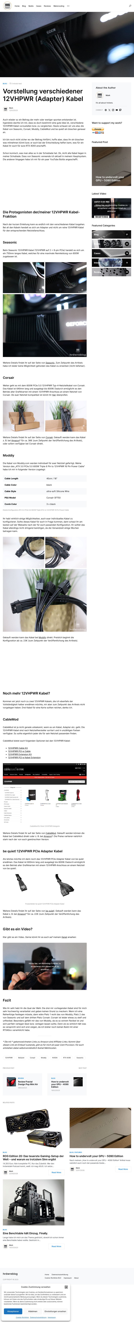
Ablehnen (32, 1311)
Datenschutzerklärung (38, 1317)
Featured (78, 1152)
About (76, 1278)
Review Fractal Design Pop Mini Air (28, 1083)
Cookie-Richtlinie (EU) (53, 1278)
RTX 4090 (67, 1058)
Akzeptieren (13, 1311)
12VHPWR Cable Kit (18, 748)
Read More (56, 1172)
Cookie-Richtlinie (22, 1317)
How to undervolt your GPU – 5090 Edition (96, 1156)
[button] (66, 1287)
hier (54, 395)
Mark (11, 108)
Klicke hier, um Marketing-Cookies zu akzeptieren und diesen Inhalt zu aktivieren (45, 966)
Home (47, 1274)
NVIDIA (54, 1058)
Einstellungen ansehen (55, 1311)
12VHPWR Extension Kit (20, 754)
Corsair (49, 437)
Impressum (52, 1317)
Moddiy (42, 637)
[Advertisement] (45, 183)
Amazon (15, 440)
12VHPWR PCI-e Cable (19, 751)
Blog (5, 84)
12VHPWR (9, 1058)
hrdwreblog (10, 1273)
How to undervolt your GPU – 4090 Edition (60, 1084)
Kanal (64, 937)
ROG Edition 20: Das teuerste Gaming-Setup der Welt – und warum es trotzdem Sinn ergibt (33, 1158)
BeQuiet (21, 1058)
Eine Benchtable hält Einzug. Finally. (25, 1233)
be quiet (50, 911)
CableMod (51, 833)
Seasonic (50, 362)
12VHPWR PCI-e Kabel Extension (24, 757)
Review (21, 1078)
